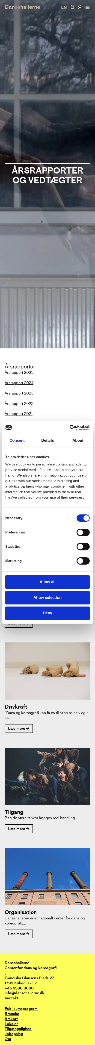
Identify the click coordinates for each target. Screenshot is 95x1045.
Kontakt (11, 998)
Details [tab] (47, 440)
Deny (47, 613)
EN (64, 7)
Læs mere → (19, 728)
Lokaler (11, 1024)
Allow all (48, 582)
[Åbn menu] (87, 7)
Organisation (21, 912)
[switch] (83, 532)
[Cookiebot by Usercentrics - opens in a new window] (69, 428)
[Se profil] (79, 7)
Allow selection (47, 597)
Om (8, 1039)
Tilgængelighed (18, 1029)
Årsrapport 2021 (19, 414)
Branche (12, 1014)
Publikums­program (21, 1009)
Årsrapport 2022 (19, 403)
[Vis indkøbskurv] (72, 7)
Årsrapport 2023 (19, 393)
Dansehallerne (22, 7)
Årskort (11, 1019)
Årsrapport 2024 (19, 383)
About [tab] (77, 440)
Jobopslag (14, 1034)
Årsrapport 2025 (19, 372)
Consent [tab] (17, 440)
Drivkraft (16, 706)
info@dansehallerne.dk (24, 993)
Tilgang (14, 812)
